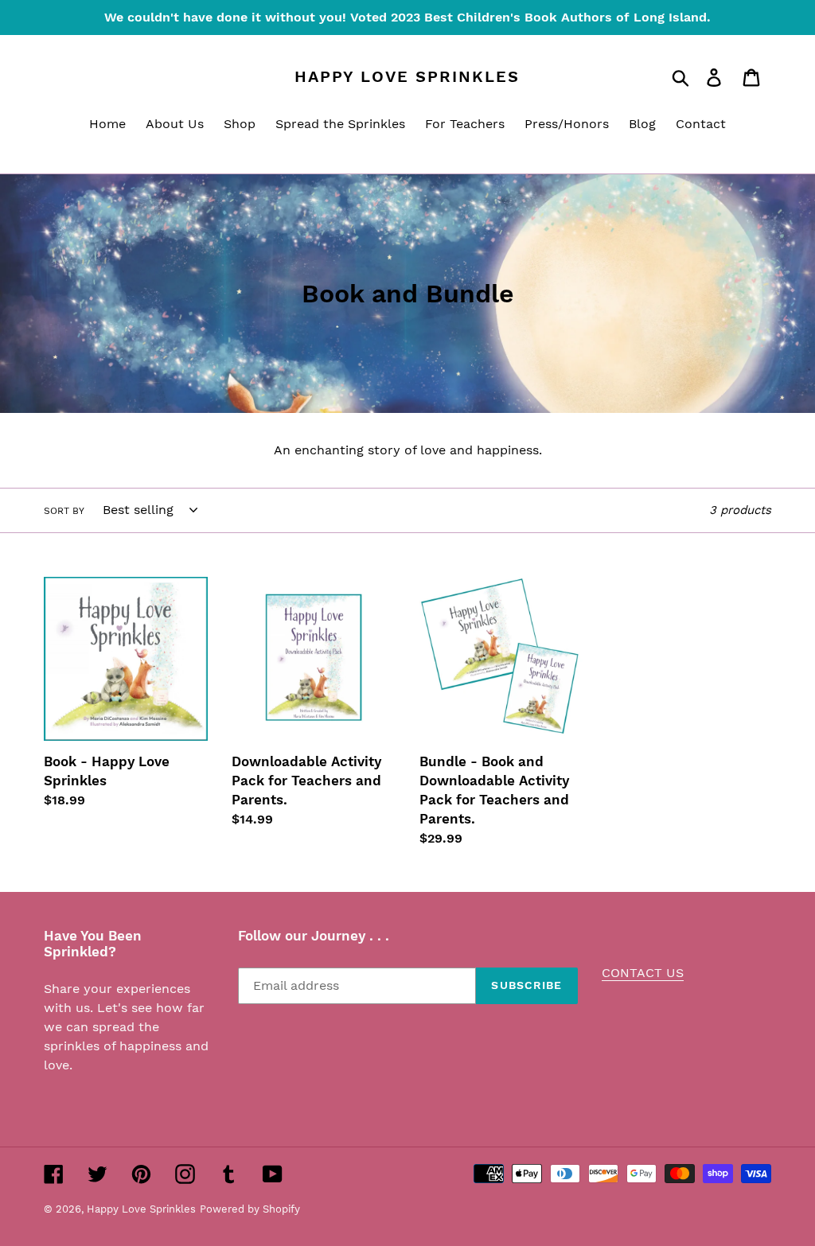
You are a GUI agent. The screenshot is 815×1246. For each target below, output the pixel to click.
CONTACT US (643, 972)
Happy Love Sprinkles (407, 76)
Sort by (64, 510)
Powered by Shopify (250, 1209)
